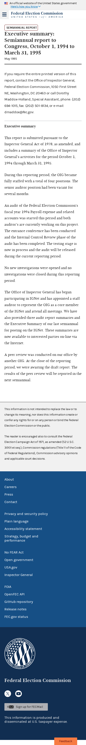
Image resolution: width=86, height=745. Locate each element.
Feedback (65, 741)
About (9, 479)
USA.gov (10, 567)
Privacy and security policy (26, 514)
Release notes (15, 609)
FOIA (7, 587)
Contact (10, 502)
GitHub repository (18, 602)
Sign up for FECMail (29, 707)
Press (8, 494)
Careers (10, 487)
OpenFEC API (14, 594)
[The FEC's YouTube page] (18, 693)
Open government (18, 560)
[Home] (37, 15)
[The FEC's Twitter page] (7, 693)
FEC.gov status (16, 617)
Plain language (16, 521)
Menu (4, 14)
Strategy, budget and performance (21, 538)
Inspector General (18, 575)
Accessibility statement (23, 529)
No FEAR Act (14, 552)
